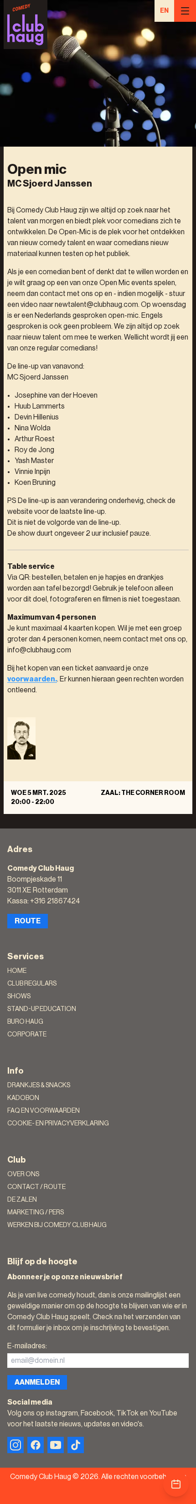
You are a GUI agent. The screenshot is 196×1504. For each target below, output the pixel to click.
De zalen (22, 1200)
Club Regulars (32, 984)
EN (164, 11)
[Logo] (25, 24)
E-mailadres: (27, 1346)
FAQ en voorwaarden (43, 1111)
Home (16, 971)
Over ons (23, 1174)
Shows (19, 996)
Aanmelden (37, 1382)
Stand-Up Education (41, 1009)
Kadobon (23, 1098)
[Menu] (185, 11)
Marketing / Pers (35, 1212)
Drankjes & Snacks (38, 1085)
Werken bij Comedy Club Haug (57, 1225)
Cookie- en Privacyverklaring (58, 1123)
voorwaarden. (32, 679)
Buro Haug (25, 1022)
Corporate (26, 1034)
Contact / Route (36, 1187)
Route (28, 921)
